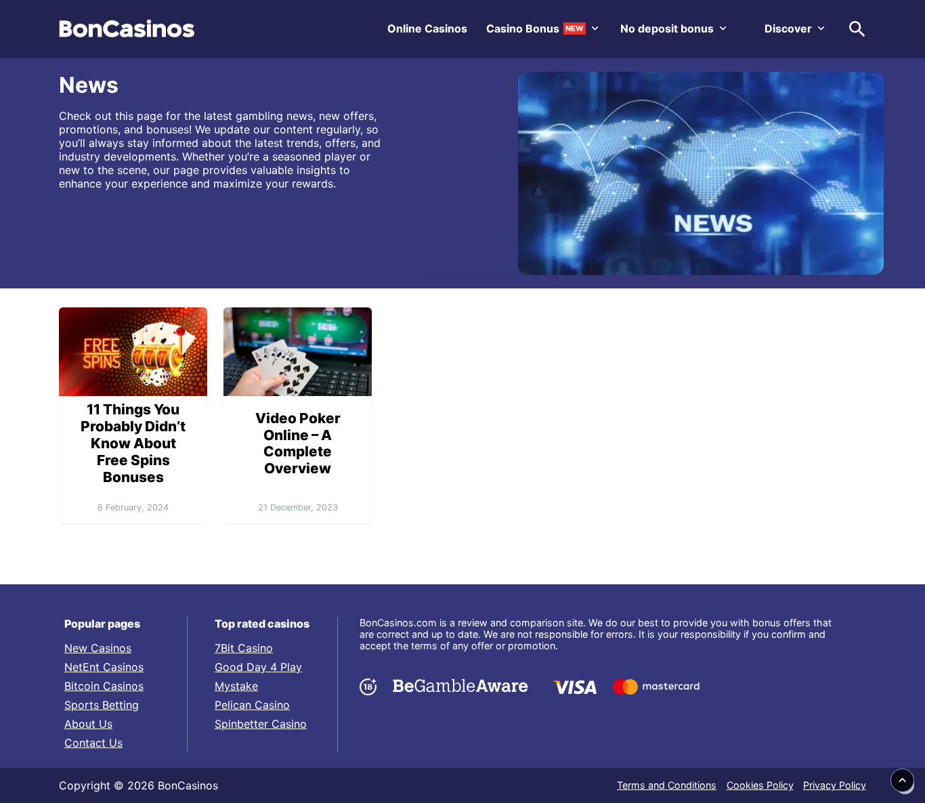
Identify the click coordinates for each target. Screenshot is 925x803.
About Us (88, 724)
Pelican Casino (252, 705)
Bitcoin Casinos (104, 686)
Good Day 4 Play (258, 667)
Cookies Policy (760, 785)
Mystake (236, 686)
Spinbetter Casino (261, 724)
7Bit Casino (244, 648)
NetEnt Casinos (104, 667)
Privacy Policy (834, 785)
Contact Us (93, 743)
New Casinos (97, 648)
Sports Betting (101, 705)
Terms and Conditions (666, 785)
